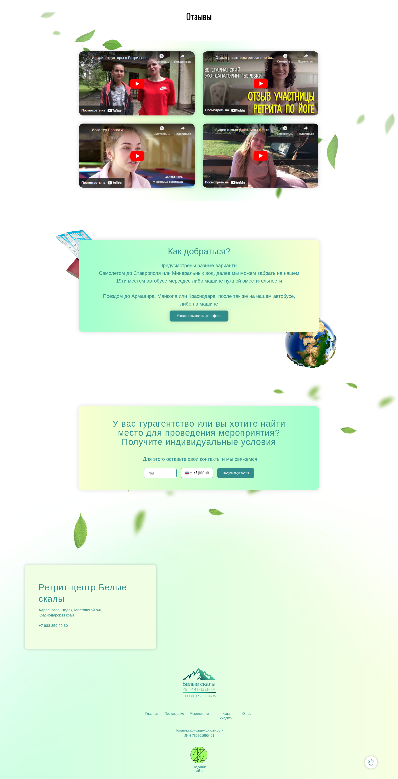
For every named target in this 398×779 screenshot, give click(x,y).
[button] (137, 83)
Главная (151, 713)
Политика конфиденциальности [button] (199, 730)
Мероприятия (200, 713)
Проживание (174, 713)
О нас (246, 713)
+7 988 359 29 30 (53, 626)
